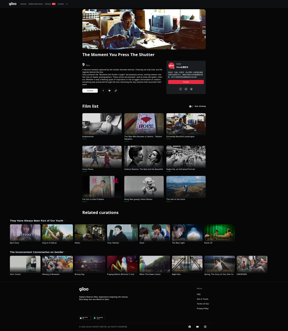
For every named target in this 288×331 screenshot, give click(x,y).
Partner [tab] (50, 4)
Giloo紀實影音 (182, 67)
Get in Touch (202, 299)
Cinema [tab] (23, 4)
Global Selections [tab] (36, 4)
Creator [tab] (61, 4)
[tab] (67, 4)
